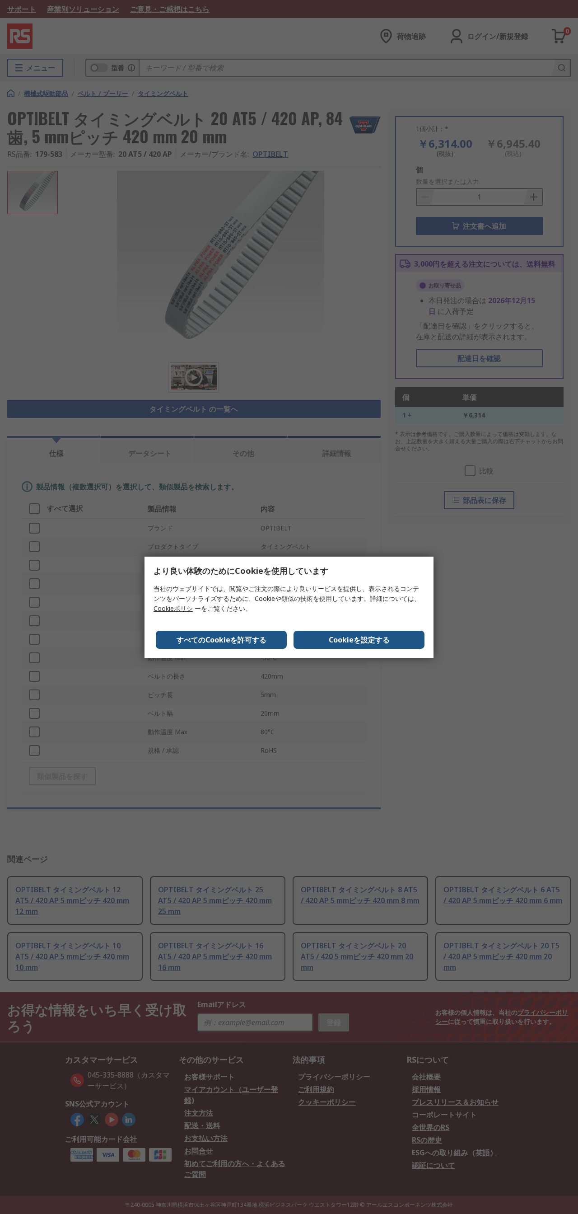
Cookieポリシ (173, 608)
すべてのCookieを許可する (221, 640)
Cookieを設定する (359, 640)
